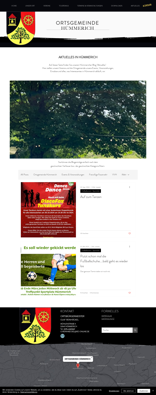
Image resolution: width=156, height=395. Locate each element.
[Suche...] (135, 330)
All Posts (25, 174)
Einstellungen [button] (114, 391)
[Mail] (62, 336)
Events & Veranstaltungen (73, 174)
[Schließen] (153, 391)
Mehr (124, 174)
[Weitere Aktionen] (130, 187)
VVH (114, 174)
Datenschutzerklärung (28, 392)
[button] (147, 5)
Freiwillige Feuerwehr (98, 174)
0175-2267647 (69, 329)
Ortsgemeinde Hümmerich (45, 174)
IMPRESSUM (107, 316)
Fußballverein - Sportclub (90, 191)
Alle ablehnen (128, 391)
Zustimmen (143, 391)
